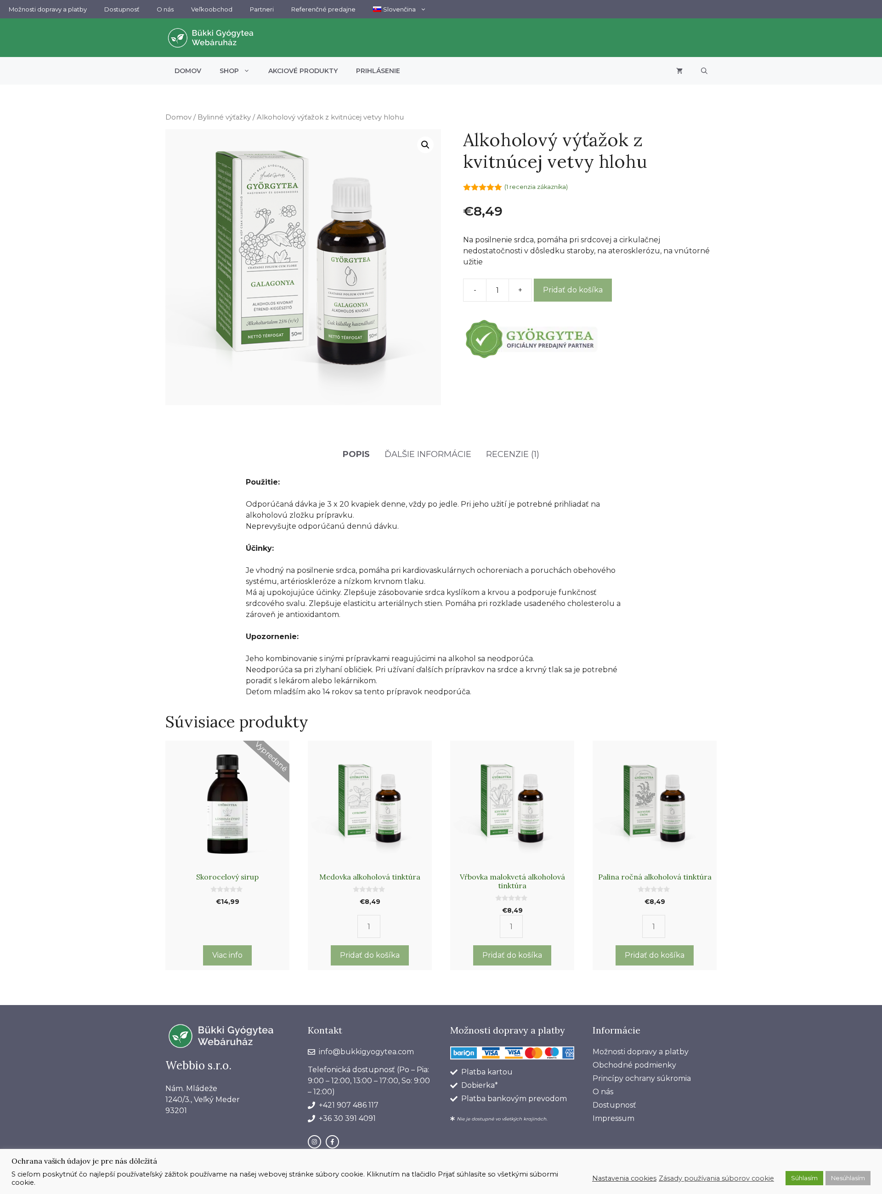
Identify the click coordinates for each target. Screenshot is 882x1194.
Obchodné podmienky (634, 1065)
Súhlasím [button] (804, 1178)
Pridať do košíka (573, 290)
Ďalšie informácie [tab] (427, 454)
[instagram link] (314, 1141)
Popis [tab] (356, 454)
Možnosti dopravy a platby (48, 9)
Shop (229, 71)
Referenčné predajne (323, 9)
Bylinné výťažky (224, 117)
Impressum (613, 1118)
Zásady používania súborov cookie (716, 1178)
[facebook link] (332, 1141)
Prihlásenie (378, 71)
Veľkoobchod (211, 9)
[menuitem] (399, 9)
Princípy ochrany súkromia (642, 1078)
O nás (165, 9)
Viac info (227, 955)
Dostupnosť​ (121, 9)
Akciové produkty (303, 71)
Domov (188, 71)
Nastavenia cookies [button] (624, 1178)
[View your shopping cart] (679, 71)
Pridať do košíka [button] (370, 955)
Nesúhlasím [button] (848, 1178)
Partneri (262, 9)
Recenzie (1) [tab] (512, 454)
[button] (704, 71)
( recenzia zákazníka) (536, 186)
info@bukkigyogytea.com (366, 1051)
